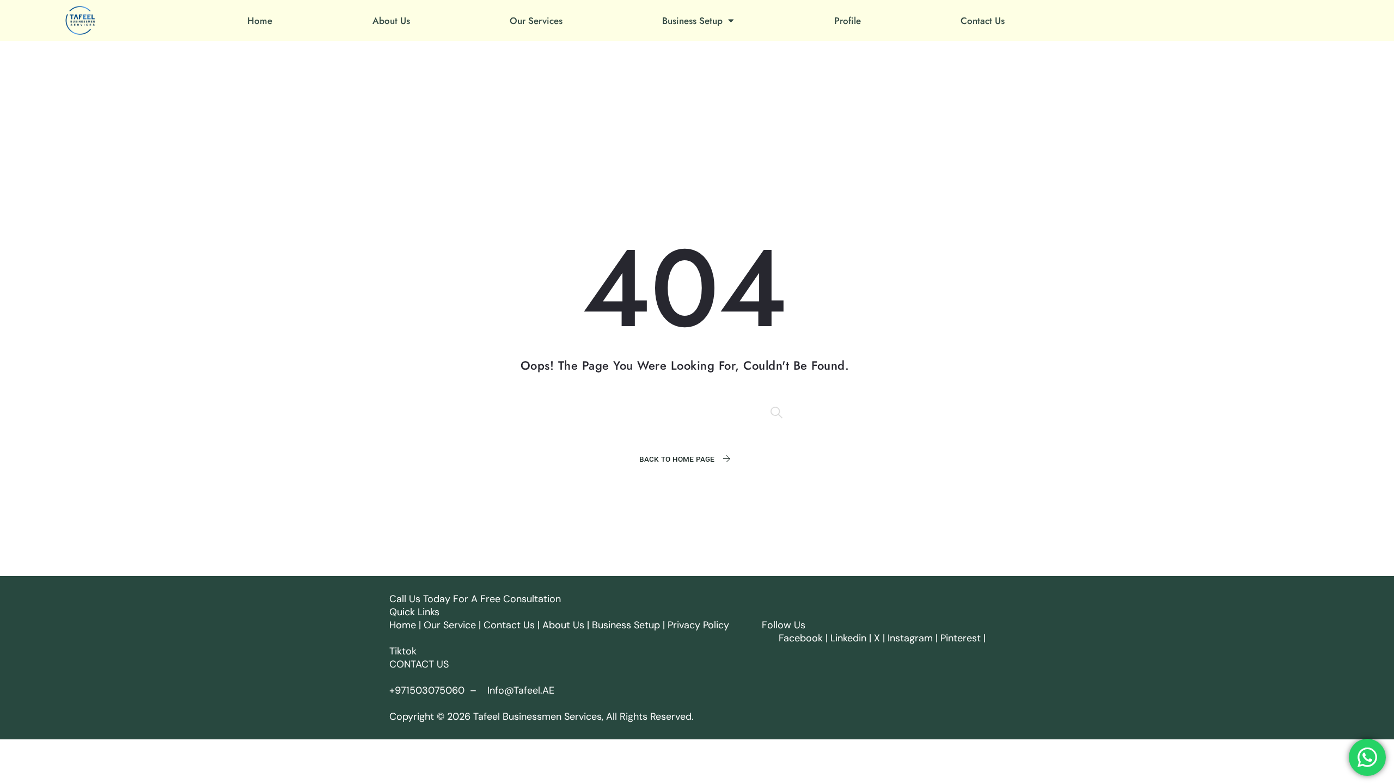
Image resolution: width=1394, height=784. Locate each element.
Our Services (536, 20)
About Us (391, 20)
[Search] (777, 412)
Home (259, 20)
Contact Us (983, 20)
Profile (847, 20)
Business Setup (692, 20)
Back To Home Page (676, 459)
